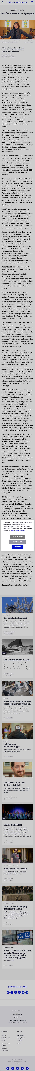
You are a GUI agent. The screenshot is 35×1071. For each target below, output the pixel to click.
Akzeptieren (17, 547)
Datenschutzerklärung (18, 531)
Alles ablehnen (17, 537)
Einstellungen (17, 542)
